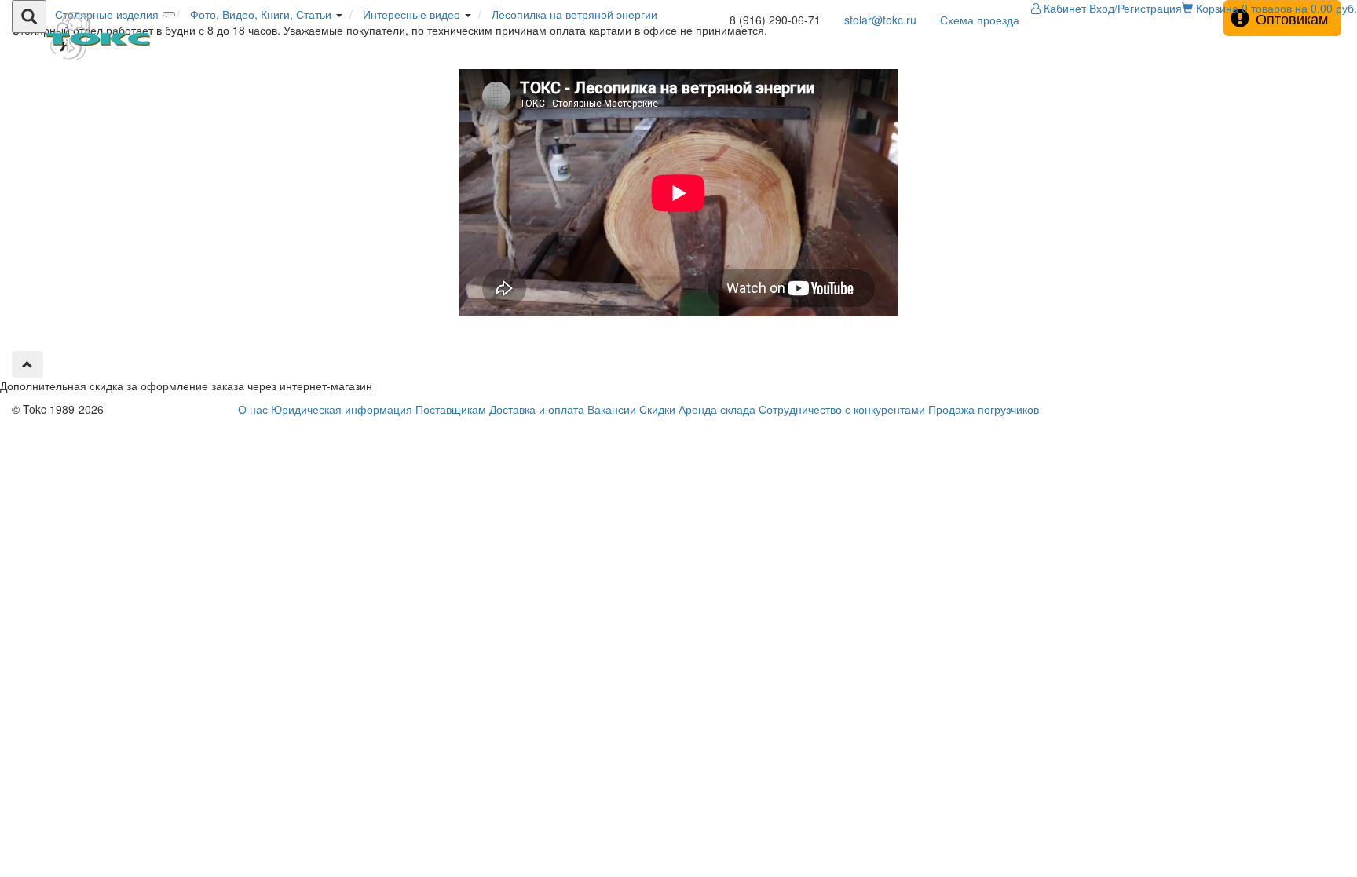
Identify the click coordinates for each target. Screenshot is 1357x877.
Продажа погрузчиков (983, 409)
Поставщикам (450, 409)
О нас (253, 409)
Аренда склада (716, 409)
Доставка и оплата (536, 409)
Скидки (657, 409)
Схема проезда (979, 19)
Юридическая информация (341, 409)
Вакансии (611, 409)
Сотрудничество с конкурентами (842, 409)
